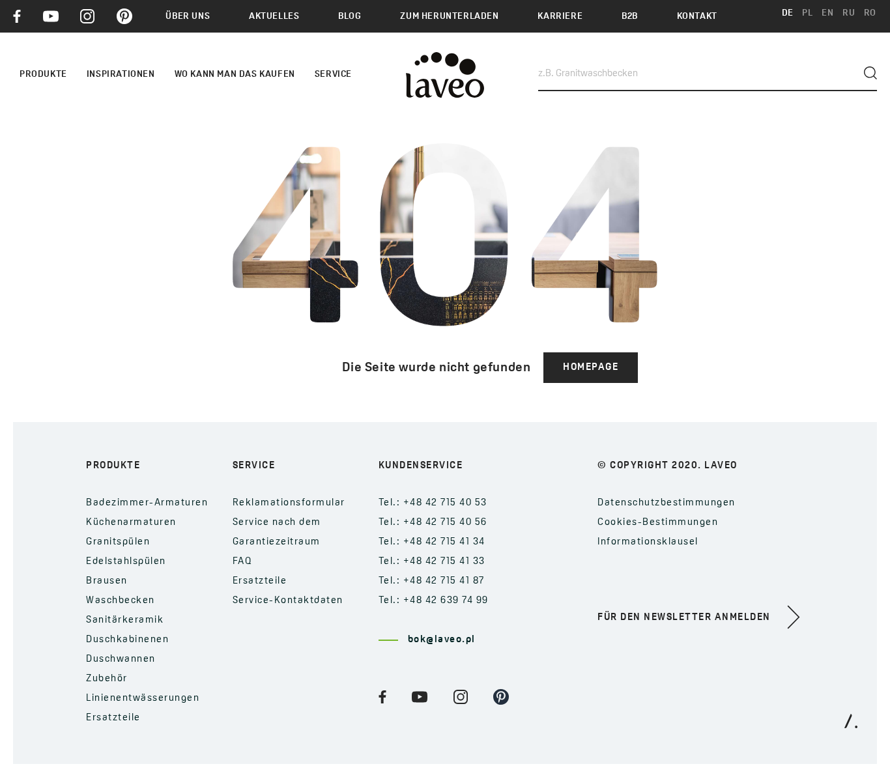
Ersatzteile (113, 718)
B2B (630, 16)
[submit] (870, 72)
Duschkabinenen (127, 640)
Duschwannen (121, 659)
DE (788, 13)
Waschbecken (120, 601)
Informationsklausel (647, 542)
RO (870, 13)
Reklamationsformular (289, 503)
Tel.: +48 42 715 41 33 (432, 562)
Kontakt (697, 16)
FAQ (243, 562)
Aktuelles (274, 16)
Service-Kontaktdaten (288, 601)
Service (333, 74)
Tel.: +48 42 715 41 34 (432, 542)
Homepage (590, 368)
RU (848, 13)
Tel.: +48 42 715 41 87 (432, 581)
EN (827, 13)
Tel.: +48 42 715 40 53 (433, 503)
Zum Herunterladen (449, 16)
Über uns (187, 16)
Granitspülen (118, 542)
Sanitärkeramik (125, 620)
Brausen (107, 581)
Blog (349, 16)
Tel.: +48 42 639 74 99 (434, 601)
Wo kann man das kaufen (235, 74)
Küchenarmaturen (131, 523)
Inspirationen (121, 74)
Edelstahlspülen (126, 562)
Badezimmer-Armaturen (147, 503)
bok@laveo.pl (442, 640)
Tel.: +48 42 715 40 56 (433, 523)
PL (807, 13)
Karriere (560, 16)
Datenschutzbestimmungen (666, 503)
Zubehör (107, 679)
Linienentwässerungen (142, 698)
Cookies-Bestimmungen (657, 523)
